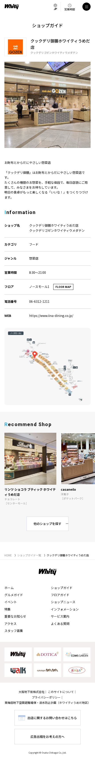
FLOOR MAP (63, 287)
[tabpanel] (47, 105)
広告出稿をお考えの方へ (47, 736)
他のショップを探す (47, 523)
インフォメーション (65, 609)
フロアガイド (60, 595)
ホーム (9, 588)
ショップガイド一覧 (29, 555)
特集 (7, 609)
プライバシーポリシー (46, 697)
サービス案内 (60, 616)
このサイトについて (61, 692)
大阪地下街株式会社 (31, 692)
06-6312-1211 (39, 301)
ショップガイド (61, 588)
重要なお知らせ (15, 616)
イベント (10, 602)
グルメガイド (13, 595)
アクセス (10, 623)
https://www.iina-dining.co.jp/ (51, 315)
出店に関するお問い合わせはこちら (52, 718)
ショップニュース (63, 602)
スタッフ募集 (13, 630)
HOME (8, 555)
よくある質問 (60, 623)
